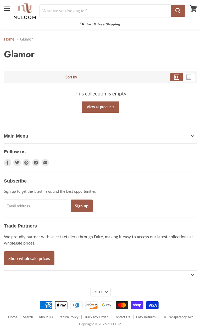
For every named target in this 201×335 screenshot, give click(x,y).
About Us (46, 317)
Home (9, 39)
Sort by (71, 77)
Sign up (81, 205)
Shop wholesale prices (29, 258)
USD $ (98, 292)
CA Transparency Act (177, 317)
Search (28, 317)
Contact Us (122, 317)
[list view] (189, 77)
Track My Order (96, 317)
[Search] (178, 11)
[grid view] (176, 77)
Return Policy (69, 317)
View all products (100, 107)
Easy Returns (146, 317)
